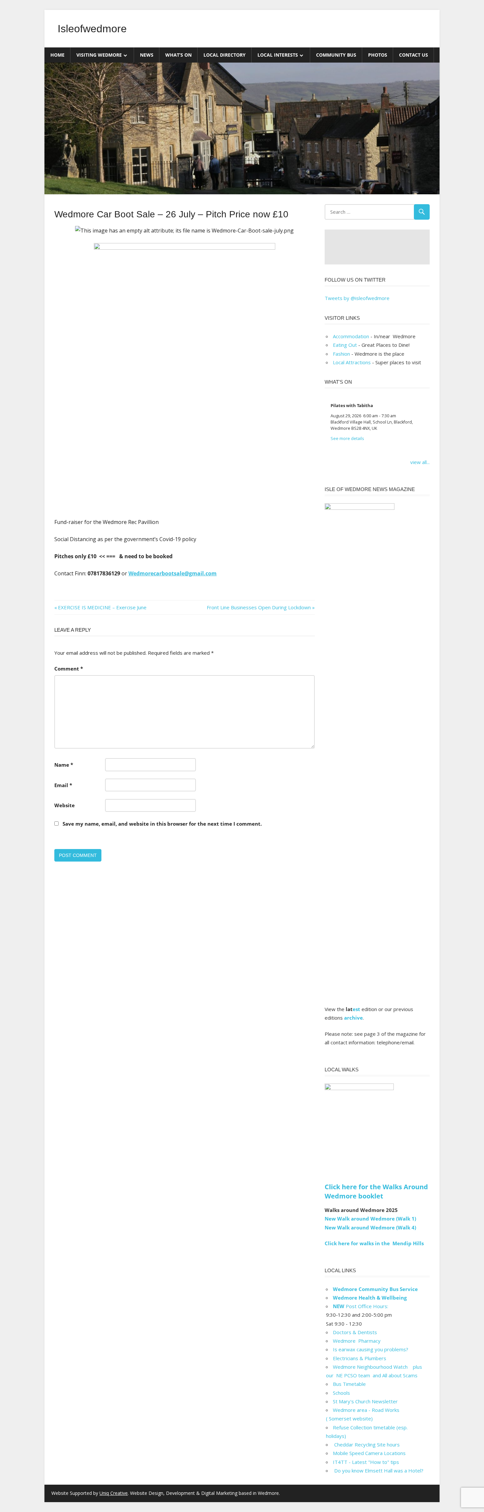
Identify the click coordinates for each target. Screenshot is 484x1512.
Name (63, 764)
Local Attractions (352, 362)
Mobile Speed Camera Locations (369, 1453)
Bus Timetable (349, 1384)
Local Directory (224, 55)
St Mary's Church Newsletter (365, 1401)
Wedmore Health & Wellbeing (370, 1297)
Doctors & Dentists (355, 1332)
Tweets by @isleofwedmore (357, 298)
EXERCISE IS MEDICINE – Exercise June (102, 607)
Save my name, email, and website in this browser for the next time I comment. (162, 823)
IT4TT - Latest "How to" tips (366, 1462)
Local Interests (277, 55)
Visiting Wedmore (99, 55)
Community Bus (336, 55)
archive (353, 1017)
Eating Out (345, 345)
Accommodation (351, 336)
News (146, 55)
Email (63, 785)
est (356, 1009)
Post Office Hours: (360, 1306)
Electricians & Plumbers (359, 1358)
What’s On (178, 55)
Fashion (341, 353)
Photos (377, 55)
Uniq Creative (113, 1493)
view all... (420, 462)
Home (57, 55)
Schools (341, 1392)
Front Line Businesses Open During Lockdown (259, 607)
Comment (68, 668)
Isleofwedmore (92, 29)
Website (64, 805)
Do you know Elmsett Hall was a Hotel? (378, 1470)
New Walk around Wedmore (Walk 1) (370, 1218)
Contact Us (413, 55)
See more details (347, 438)
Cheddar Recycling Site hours (370, 1444)
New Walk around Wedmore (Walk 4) (370, 1227)
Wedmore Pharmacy (357, 1340)
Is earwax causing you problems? (370, 1349)
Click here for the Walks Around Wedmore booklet (376, 1191)
